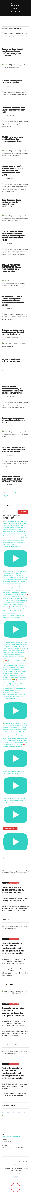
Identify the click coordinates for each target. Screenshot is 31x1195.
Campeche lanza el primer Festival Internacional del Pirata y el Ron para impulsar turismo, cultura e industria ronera (13, 235)
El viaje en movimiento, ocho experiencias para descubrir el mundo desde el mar (13, 332)
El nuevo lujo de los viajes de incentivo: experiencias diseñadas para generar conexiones (12, 52)
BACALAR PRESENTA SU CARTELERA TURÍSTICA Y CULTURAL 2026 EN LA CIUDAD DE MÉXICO (11, 268)
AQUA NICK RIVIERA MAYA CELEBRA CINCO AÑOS (12, 81)
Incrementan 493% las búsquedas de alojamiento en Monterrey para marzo (12, 478)
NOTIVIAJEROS (10, 58)
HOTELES (9, 86)
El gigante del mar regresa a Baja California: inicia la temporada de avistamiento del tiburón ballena (13, 961)
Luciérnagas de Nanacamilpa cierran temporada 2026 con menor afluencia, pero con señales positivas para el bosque (15, 972)
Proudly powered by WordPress (9, 1174)
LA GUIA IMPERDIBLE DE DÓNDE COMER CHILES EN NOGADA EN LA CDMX (13, 890)
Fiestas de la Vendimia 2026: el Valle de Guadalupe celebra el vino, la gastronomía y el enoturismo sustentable (13, 948)
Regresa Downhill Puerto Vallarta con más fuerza (11, 360)
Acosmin (15, 1176)
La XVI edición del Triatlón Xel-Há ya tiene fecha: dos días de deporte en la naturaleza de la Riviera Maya (12, 170)
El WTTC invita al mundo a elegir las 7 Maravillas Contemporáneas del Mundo (13, 139)
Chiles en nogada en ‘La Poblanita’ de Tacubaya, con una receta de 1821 (15, 899)
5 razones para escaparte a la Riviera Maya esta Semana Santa (13, 420)
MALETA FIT (10, 178)
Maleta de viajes (15, 1163)
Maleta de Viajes (14, 883)
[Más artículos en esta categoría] (27, 864)
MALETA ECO (10, 308)
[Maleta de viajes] (15, 8)
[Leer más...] (3, 59)
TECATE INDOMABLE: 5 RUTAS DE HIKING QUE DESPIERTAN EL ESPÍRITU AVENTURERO (13, 449)
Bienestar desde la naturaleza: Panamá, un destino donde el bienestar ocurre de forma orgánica (12, 389)
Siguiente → (8, 496)
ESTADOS (9, 209)
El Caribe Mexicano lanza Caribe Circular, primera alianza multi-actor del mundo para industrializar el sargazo (13, 300)
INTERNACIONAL (11, 115)
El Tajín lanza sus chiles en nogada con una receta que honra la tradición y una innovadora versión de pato (15, 908)
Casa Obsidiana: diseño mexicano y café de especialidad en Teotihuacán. (11, 203)
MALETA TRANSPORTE (12, 337)
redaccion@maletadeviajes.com (11, 1136)
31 (15, 493)
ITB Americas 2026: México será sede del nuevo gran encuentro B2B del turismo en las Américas (15, 1033)
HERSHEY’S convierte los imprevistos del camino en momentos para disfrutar (14, 1086)
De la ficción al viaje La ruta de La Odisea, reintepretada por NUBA (13, 109)
